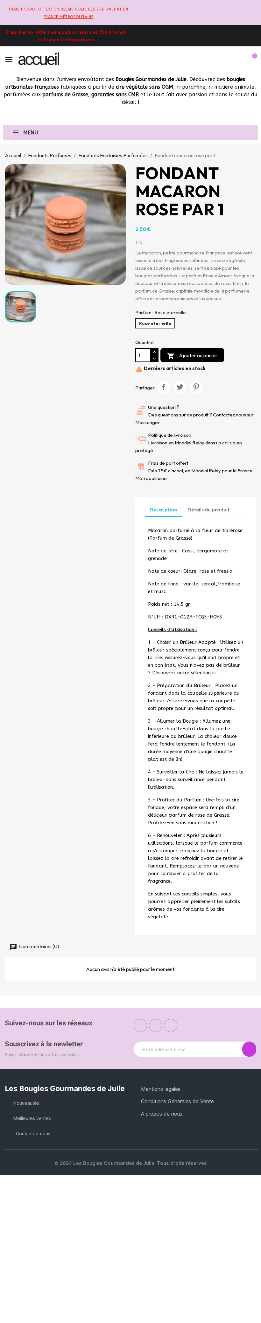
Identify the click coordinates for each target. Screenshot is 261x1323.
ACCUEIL (38, 59)
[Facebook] (140, 1025)
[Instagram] (155, 1025)
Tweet (179, 387)
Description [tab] (163, 510)
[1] (249, 1049)
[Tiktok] (170, 1025)
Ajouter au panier (192, 356)
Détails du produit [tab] (208, 510)
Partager (163, 387)
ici (214, 673)
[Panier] (252, 59)
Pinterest (196, 387)
